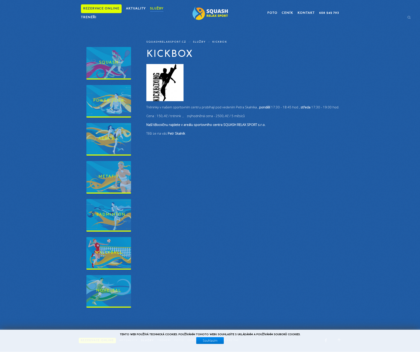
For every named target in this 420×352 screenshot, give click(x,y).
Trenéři (88, 17)
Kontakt (306, 13)
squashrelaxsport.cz (166, 42)
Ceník (287, 13)
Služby (156, 8)
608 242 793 (329, 13)
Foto (272, 13)
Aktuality (136, 8)
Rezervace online (101, 8)
